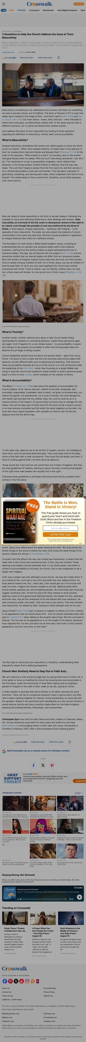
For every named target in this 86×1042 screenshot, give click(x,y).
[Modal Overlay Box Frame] (43, 521)
